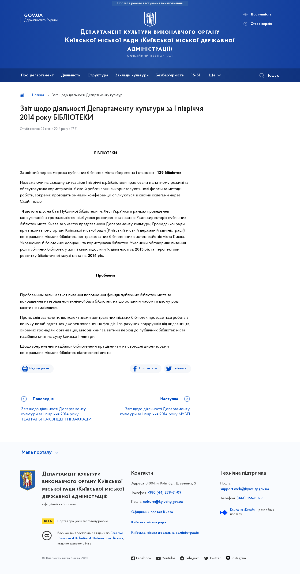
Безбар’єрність (170, 75)
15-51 (196, 75)
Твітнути (179, 368)
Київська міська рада (148, 522)
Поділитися (148, 368)
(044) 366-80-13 (249, 498)
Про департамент (37, 75)
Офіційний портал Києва (152, 512)
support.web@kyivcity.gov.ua (244, 489)
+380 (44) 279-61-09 (164, 493)
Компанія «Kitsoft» (242, 510)
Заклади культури (132, 75)
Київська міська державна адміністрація (165, 533)
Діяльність (70, 75)
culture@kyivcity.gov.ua (163, 502)
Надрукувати (39, 368)
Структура (97, 75)
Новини (38, 95)
